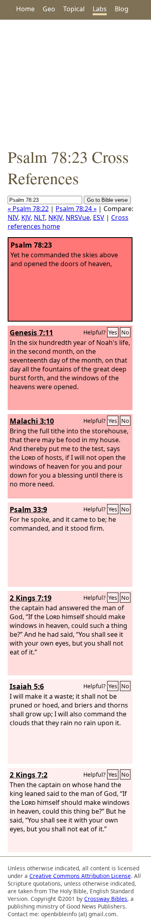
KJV (26, 217)
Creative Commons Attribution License (80, 876)
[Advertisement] (75, 83)
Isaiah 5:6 (27, 686)
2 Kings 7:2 (29, 774)
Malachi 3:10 (32, 421)
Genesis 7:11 (31, 332)
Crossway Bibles (105, 898)
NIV (13, 217)
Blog (121, 8)
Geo (49, 8)
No (125, 332)
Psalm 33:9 (28, 509)
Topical (74, 8)
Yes (112, 332)
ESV (98, 217)
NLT (39, 217)
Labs (100, 8)
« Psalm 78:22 (28, 208)
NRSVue (78, 217)
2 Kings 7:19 (31, 598)
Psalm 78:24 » (76, 208)
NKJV (55, 217)
